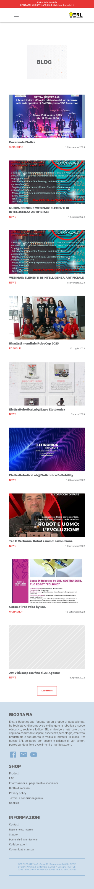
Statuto (13, 834)
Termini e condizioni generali (26, 798)
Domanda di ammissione (23, 839)
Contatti (14, 824)
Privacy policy (17, 793)
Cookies (14, 803)
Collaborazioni (18, 844)
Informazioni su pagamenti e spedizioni (33, 783)
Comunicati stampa (21, 849)
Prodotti (14, 773)
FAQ (11, 778)
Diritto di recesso (19, 788)
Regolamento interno (21, 829)
